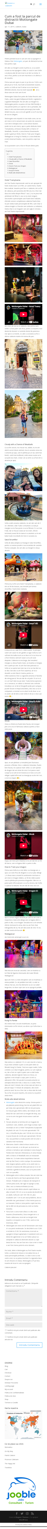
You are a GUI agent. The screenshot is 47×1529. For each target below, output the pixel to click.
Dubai (24, 27)
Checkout (8, 1373)
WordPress (23, 1520)
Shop (6, 1399)
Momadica (8, 1447)
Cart (6, 1369)
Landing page (9, 1386)
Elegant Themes (22, 1517)
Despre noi (8, 1379)
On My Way (9, 1451)
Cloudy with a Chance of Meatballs (20, 159)
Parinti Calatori (10, 1455)
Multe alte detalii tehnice (17, 173)
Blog (6, 1366)
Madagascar (13, 168)
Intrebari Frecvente (11, 1383)
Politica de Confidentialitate (14, 1393)
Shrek (11, 164)
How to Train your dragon (17, 166)
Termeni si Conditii (11, 1403)
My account (9, 1389)
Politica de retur (10, 1396)
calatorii (18, 27)
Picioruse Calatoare (11, 1459)
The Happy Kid (10, 1464)
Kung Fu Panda (14, 170)
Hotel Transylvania (15, 157)
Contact (7, 1376)
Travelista (8, 1468)
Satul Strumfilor (14, 161)
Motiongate (18, 61)
